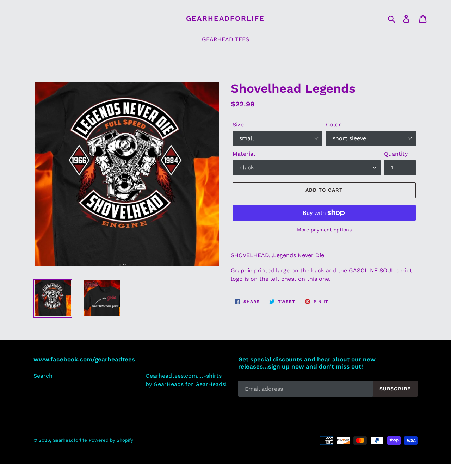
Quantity (396, 153)
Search (42, 375)
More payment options (324, 230)
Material (244, 153)
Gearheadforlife (225, 18)
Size (238, 124)
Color (333, 124)
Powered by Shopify (111, 440)
